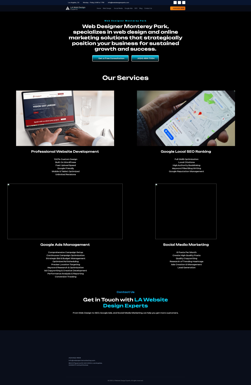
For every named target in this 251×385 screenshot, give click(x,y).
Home (99, 8)
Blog (140, 8)
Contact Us (148, 8)
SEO (136, 8)
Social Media (118, 8)
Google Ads (129, 8)
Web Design (107, 8)
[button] (107, 8)
